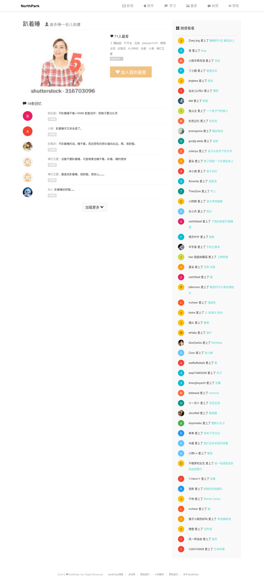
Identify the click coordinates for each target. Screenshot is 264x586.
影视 (130, 5)
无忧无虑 (214, 403)
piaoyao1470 (150, 43)
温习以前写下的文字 (220, 151)
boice (192, 312)
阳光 (209, 211)
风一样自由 (195, 539)
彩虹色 (213, 121)
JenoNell (194, 413)
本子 (219, 373)
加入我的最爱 (133, 72)
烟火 (191, 322)
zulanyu (193, 151)
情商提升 (145, 574)
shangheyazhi (197, 383)
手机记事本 (213, 247)
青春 (212, 479)
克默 (191, 489)
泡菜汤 (213, 181)
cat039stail (195, 221)
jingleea (193, 80)
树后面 (52, 113)
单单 (191, 433)
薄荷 (215, 91)
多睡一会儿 (63, 24)
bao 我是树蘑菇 (198, 257)
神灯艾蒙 (53, 159)
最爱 (194, 5)
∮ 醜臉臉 (116, 43)
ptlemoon (194, 287)
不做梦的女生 (197, 463)
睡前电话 (217, 131)
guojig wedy (196, 141)
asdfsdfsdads (197, 363)
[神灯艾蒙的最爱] (27, 161)
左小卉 (193, 211)
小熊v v (193, 453)
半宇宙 (193, 247)
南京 (210, 80)
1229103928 (196, 549)
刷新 (212, 237)
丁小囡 (193, 70)
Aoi (50, 189)
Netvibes (216, 342)
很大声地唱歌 (214, 201)
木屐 (191, 443)
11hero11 (194, 479)
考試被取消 (224, 519)
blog (203, 50)
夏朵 (191, 161)
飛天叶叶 (194, 237)
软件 (150, 5)
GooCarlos (195, 342)
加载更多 (92, 207)
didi (191, 101)
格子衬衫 (211, 171)
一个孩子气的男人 (217, 111)
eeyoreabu (195, 423)
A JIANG (133, 48)
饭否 (214, 539)
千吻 (191, 499)
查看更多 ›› (116, 58)
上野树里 (222, 257)
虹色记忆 (194, 121)
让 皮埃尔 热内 (214, 312)
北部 (137, 43)
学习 (172, 5)
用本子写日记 (212, 433)
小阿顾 (193, 201)
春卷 (206, 322)
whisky (193, 332)
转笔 (205, 101)
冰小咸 (193, 171)
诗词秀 (131, 574)
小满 (151, 48)
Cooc (192, 353)
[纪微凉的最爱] (27, 146)
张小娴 (209, 353)
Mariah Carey (212, 499)
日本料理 (219, 549)
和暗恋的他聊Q (213, 489)
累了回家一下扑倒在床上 (218, 161)
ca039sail (194, 277)
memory (214, 393)
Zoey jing (194, 40)
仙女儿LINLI (196, 91)
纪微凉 (122, 48)
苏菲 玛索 (209, 267)
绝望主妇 (211, 70)
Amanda (194, 181)
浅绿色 (212, 302)
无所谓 (208, 529)
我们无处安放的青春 (216, 443)
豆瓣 (218, 383)
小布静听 (159, 574)
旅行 (209, 332)
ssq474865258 (198, 373)
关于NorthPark (190, 574)
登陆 (235, 5)
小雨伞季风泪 (197, 60)
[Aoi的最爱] (27, 192)
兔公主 (193, 111)
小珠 (50, 128)
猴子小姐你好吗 (198, 519)
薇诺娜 (213, 413)
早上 (213, 191)
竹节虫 (128, 43)
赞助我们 (173, 574)
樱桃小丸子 (218, 423)
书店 (217, 60)
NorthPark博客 (115, 574)
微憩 (191, 529)
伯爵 (143, 48)
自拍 (215, 141)
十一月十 (194, 403)
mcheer (193, 302)
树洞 (215, 5)
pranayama (196, 131)
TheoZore (195, 191)
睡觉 (210, 453)
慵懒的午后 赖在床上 (222, 40)
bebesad (194, 393)
